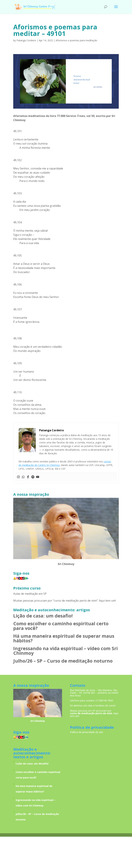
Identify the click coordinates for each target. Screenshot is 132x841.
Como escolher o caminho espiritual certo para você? (60, 625)
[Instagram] (18, 477)
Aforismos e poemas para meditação (76, 40)
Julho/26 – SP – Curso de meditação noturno (63, 661)
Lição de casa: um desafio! (43, 615)
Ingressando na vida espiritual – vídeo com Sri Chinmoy (65, 650)
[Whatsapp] (23, 477)
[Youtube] (37, 477)
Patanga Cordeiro (26, 40)
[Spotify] (32, 477)
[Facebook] (28, 477)
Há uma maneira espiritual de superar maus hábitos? (63, 638)
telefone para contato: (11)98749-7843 (91, 700)
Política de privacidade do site (86, 732)
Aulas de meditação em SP (30, 594)
